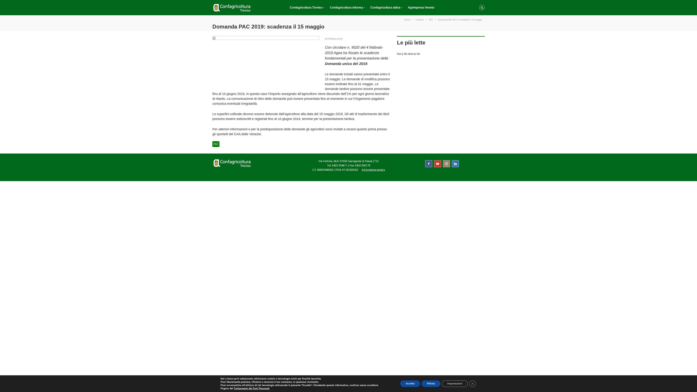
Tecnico (419, 19)
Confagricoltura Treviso (306, 7)
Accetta (410, 383)
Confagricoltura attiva (385, 7)
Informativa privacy (373, 170)
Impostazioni (454, 383)
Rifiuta (431, 383)
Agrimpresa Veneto (421, 7)
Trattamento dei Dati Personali (252, 388)
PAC (431, 19)
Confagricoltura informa (346, 7)
